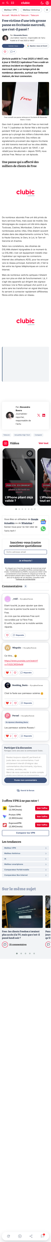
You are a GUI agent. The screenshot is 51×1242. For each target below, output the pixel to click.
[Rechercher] (7, 3)
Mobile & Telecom (20, 15)
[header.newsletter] (12, 3)
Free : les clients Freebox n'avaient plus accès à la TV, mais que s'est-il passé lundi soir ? (21, 934)
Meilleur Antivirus (31, 10)
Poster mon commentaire (25, 780)
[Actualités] (8, 1236)
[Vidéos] (20, 1236)
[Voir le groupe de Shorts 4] (25, 509)
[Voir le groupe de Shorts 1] (16, 509)
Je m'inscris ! (25, 561)
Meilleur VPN (10, 10)
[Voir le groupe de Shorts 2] (19, 509)
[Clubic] (25, 3)
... (5, 350)
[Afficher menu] (3, 3)
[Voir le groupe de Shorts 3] (22, 509)
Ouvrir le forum (27, 790)
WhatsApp (26, 523)
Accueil (5, 15)
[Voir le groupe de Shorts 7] (34, 509)
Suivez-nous (13, 46)
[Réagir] (5, 51)
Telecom (34, 15)
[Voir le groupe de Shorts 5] (28, 509)
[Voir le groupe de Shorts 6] (31, 509)
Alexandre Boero (20, 35)
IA (47, 10)
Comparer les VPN (25, 833)
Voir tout (43, 443)
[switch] (42, 3)
